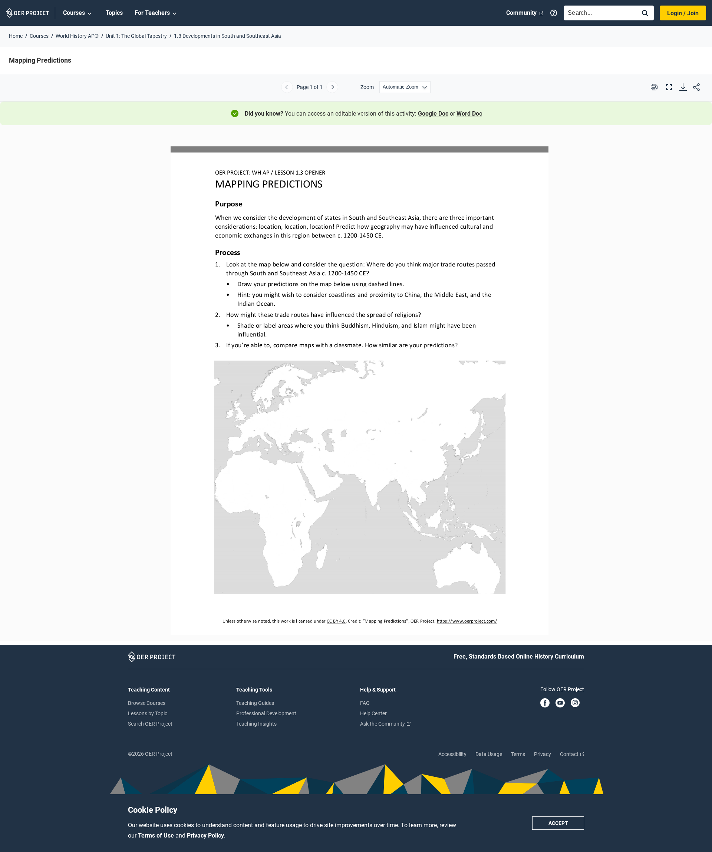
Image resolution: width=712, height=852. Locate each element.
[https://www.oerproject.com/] (466, 621)
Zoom (367, 87)
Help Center (373, 713)
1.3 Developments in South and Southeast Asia (227, 36)
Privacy (542, 754)
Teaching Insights (256, 724)
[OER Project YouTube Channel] (560, 703)
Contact (570, 754)
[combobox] (598, 13)
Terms (518, 754)
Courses (74, 12)
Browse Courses (146, 703)
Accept (558, 823)
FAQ (365, 703)
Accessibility (452, 754)
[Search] (644, 14)
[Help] (553, 13)
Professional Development (266, 713)
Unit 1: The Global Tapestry (136, 36)
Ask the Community (383, 724)
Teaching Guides (255, 703)
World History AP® (77, 36)
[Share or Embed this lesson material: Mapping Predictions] (696, 87)
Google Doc (433, 113)
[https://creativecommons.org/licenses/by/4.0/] (336, 621)
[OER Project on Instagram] (575, 703)
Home (16, 36)
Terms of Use (156, 835)
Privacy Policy (205, 835)
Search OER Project (150, 724)
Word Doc (469, 113)
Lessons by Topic (147, 713)
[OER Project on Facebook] (545, 703)
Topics (114, 12)
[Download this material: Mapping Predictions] (683, 87)
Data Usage (488, 754)
